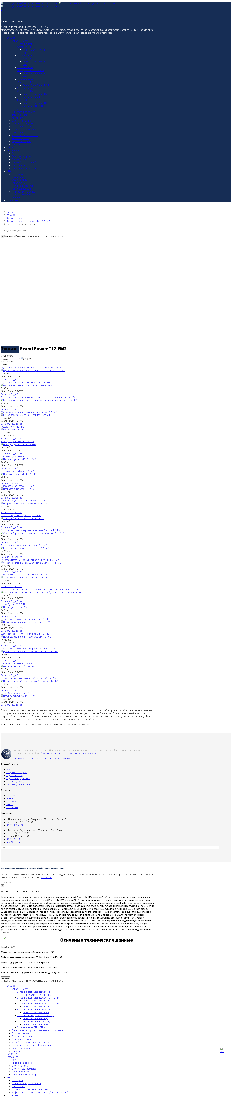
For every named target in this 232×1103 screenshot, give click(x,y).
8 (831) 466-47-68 (14, 825)
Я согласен (46, 877)
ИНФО (9, 171)
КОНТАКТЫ (12, 200)
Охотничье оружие (21, 120)
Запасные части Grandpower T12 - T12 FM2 (30, 69)
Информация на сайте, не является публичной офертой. (68, 753)
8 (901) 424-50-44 (14, 839)
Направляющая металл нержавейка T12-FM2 (23, 500)
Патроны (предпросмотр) (24, 168)
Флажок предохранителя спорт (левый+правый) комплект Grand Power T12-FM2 (41, 589)
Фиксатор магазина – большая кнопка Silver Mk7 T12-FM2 (30, 559)
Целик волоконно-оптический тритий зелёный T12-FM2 (28, 648)
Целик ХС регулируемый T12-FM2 (17, 692)
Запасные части (20, 40)
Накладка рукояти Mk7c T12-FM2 (17, 456)
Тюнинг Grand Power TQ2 (35, 103)
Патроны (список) (21, 165)
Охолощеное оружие (22, 123)
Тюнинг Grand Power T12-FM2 (38, 1006)
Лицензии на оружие (22, 156)
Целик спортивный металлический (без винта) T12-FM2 (28, 678)
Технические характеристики (19, 178)
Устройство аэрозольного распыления (31, 1042)
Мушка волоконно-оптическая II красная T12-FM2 (26, 382)
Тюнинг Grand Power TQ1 (35, 94)
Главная (10, 212)
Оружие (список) (20, 159)
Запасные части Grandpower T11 (25, 45)
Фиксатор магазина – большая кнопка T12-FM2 (24, 574)
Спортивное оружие (22, 126)
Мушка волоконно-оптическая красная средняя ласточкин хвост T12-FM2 (38, 397)
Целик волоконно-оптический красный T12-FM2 (25, 633)
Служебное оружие (21, 141)
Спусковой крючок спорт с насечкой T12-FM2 (24, 545)
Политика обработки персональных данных (23, 187)
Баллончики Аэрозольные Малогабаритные (25, 137)
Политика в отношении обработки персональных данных (41, 758)
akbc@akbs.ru (13, 842)
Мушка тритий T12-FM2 (12, 426)
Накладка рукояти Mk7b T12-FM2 (17, 441)
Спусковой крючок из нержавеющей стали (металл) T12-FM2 (31, 530)
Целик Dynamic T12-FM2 (13, 604)
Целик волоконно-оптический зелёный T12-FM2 (25, 619)
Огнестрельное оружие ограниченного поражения (23, 114)
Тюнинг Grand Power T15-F (36, 85)
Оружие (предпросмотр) (24, 162)
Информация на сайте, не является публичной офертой (25, 194)
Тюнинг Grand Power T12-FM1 (38, 1000)
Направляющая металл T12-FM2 (17, 485)
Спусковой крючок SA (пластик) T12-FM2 (21, 515)
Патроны (16, 144)
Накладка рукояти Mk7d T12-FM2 (17, 471)
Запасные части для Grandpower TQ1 (27, 90)
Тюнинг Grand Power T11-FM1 (38, 994)
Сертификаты (13, 150)
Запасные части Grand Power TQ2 (34, 1021)
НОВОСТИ (11, 147)
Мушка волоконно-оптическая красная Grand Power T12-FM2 (32, 367)
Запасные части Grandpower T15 (25, 81)
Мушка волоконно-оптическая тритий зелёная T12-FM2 (29, 411)
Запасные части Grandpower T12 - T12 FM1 (30, 57)
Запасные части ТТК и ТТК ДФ (32, 1027)
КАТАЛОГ (11, 37)
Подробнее (16, 379)
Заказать (5, 379)
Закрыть (5, 978)
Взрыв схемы (18, 182)
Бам (14, 153)
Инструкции (17, 173)
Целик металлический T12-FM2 (16, 663)
